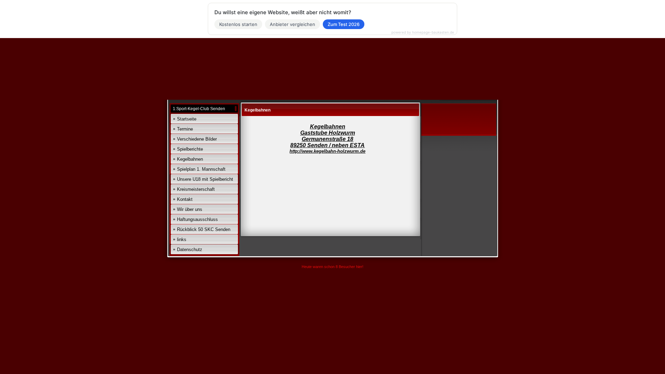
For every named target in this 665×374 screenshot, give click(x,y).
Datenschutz (189, 249)
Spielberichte (190, 149)
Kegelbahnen (190, 159)
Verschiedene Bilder (197, 139)
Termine (185, 129)
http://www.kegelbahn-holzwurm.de (327, 151)
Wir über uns (189, 209)
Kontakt (185, 199)
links (181, 239)
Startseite (186, 119)
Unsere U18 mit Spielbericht (205, 179)
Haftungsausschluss (197, 219)
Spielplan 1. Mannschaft (201, 169)
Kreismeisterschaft (196, 189)
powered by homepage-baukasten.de (422, 32)
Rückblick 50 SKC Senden (203, 229)
